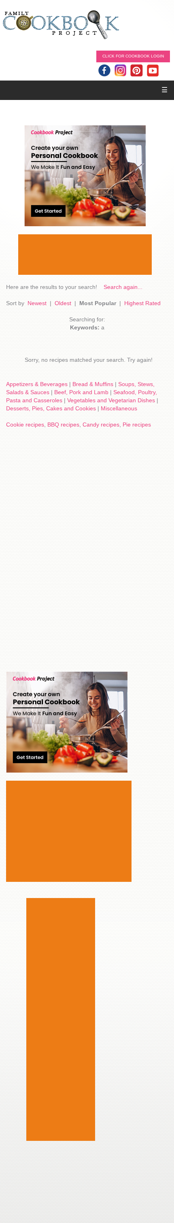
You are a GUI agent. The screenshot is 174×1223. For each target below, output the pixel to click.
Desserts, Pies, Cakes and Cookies (51, 408)
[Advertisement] (85, 254)
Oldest (63, 303)
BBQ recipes (63, 424)
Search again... (123, 287)
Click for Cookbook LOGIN (133, 56)
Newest (37, 303)
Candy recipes (101, 424)
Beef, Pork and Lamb (81, 392)
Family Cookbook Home (60, 25)
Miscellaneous (119, 408)
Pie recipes (137, 424)
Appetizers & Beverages (37, 384)
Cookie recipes (25, 424)
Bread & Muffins (92, 384)
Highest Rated (142, 303)
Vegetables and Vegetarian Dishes (111, 400)
